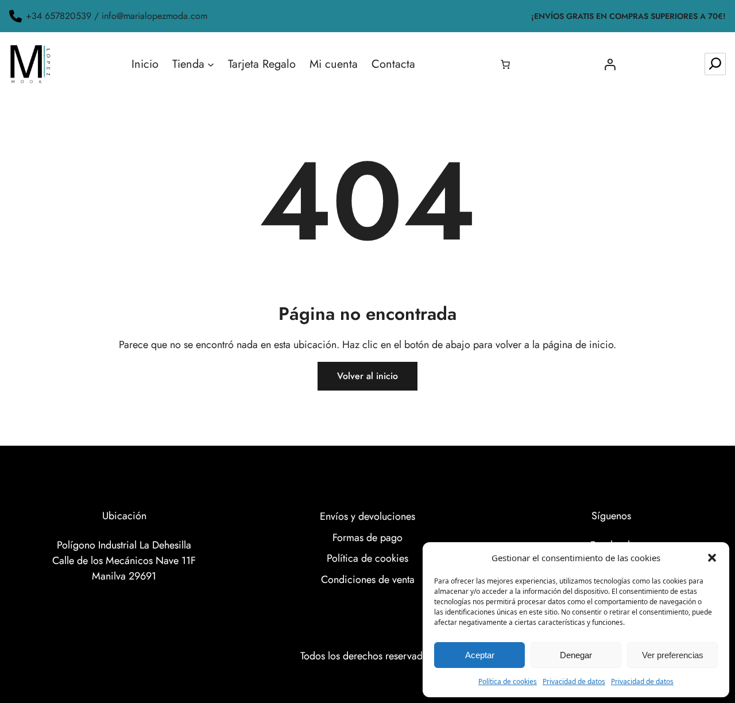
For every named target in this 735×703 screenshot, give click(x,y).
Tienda (188, 64)
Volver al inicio (367, 376)
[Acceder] (609, 64)
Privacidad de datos (574, 681)
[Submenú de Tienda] (210, 64)
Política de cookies (507, 681)
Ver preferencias (672, 655)
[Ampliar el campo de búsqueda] (715, 64)
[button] (712, 557)
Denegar (576, 655)
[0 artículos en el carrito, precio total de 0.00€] (505, 64)
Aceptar (479, 655)
